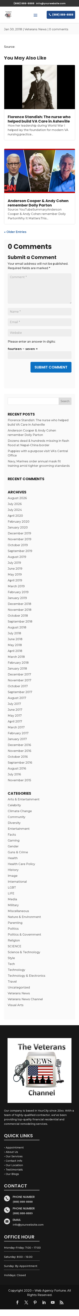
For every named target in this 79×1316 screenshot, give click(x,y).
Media (12, 899)
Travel (12, 981)
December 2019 (19, 533)
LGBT (12, 887)
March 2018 (16, 657)
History (13, 870)
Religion (14, 940)
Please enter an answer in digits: (31, 341)
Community (16, 817)
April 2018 (15, 651)
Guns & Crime (18, 852)
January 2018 (17, 668)
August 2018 (17, 627)
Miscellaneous (18, 911)
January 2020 (18, 527)
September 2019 (20, 551)
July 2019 (14, 562)
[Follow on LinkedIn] (44, 1302)
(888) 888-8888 (62, 15)
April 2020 (15, 515)
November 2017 (19, 680)
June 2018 (15, 639)
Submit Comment (51, 367)
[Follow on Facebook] (17, 1302)
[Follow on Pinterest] (35, 1302)
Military (13, 905)
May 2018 (15, 645)
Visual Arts (16, 1005)
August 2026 (17, 498)
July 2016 (14, 774)
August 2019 (17, 557)
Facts (12, 834)
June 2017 (15, 709)
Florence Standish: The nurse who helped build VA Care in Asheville (39, 119)
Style (11, 958)
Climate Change (20, 811)
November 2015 (19, 780)
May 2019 (15, 574)
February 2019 (18, 592)
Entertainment (19, 828)
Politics (13, 928)
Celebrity (14, 805)
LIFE (11, 893)
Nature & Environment (24, 917)
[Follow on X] (26, 1302)
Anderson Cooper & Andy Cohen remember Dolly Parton (38, 203)
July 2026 (15, 504)
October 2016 (18, 756)
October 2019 (18, 545)
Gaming (13, 840)
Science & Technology (24, 952)
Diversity (14, 823)
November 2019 (19, 539)
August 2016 (17, 768)
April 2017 (15, 721)
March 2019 (16, 586)
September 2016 (20, 762)
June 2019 (15, 568)
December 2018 (19, 604)
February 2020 (18, 521)
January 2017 (17, 739)
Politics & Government (24, 934)
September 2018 (20, 621)
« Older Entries (15, 232)
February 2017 (18, 733)
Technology (16, 970)
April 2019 (15, 580)
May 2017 (15, 715)
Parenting (15, 923)
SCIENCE (14, 946)
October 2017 (18, 686)
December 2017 (19, 674)
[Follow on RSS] (61, 1302)
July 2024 (15, 510)
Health (13, 858)
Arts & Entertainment (24, 799)
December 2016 (19, 745)
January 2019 (17, 598)
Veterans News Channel (25, 999)
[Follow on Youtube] (52, 1302)
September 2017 (20, 692)
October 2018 (18, 615)
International (17, 881)
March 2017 (16, 727)
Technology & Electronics (26, 975)
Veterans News (35, 29)
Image (12, 876)
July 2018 (14, 633)
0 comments (58, 29)
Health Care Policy (21, 864)
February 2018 (18, 662)
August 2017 (17, 698)
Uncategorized (19, 987)
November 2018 (19, 610)
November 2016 (19, 751)
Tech (11, 964)
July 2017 (14, 704)
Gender (13, 846)
